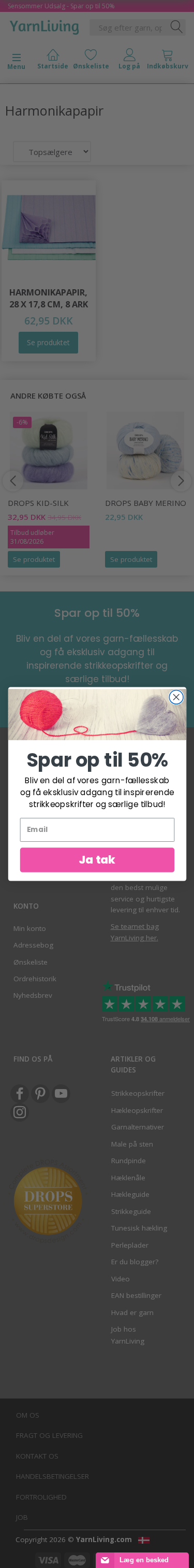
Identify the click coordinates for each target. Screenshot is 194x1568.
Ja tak (97, 859)
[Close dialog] (176, 697)
